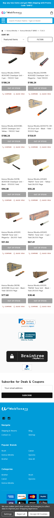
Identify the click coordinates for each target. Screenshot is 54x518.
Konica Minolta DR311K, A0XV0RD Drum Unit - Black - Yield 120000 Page (14, 288)
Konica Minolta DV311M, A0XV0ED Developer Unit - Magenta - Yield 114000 (39, 75)
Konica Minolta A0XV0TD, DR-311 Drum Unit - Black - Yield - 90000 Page (40, 128)
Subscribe (27, 395)
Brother (5, 459)
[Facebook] (4, 418)
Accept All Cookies (38, 514)
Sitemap (32, 435)
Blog (30, 431)
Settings (8, 514)
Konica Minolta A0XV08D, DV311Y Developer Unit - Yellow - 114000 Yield (12, 128)
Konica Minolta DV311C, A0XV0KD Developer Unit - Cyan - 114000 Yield (13, 75)
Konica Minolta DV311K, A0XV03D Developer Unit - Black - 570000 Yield (13, 181)
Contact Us (6, 435)
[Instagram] (9, 418)
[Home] (3, 31)
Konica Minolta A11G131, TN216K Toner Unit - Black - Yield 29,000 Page (39, 288)
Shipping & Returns (9, 431)
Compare (8, 94)
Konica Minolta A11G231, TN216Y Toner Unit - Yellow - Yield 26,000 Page (40, 181)
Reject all (21, 514)
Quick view (20, 94)
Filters (40, 39)
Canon (31, 451)
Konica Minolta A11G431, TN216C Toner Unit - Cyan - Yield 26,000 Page (39, 234)
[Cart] (51, 12)
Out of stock (14, 88)
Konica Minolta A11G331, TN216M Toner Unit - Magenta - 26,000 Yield (12, 234)
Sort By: (5, 34)
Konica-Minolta (8, 455)
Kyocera (32, 455)
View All (32, 459)
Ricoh (4, 451)
